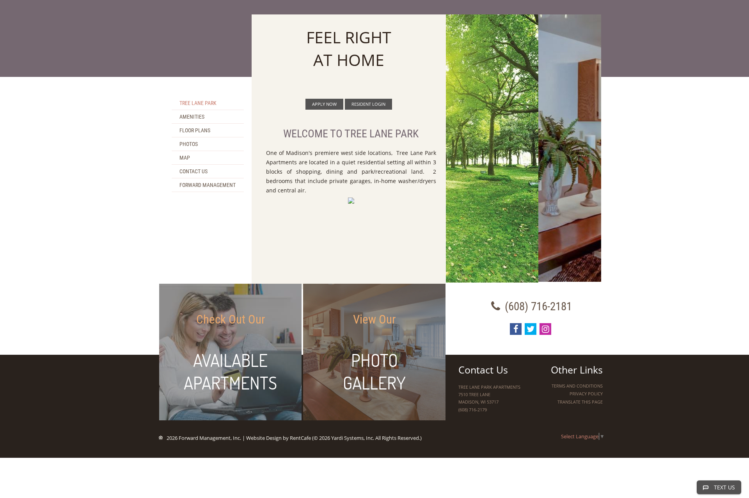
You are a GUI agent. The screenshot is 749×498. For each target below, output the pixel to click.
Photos (188, 144)
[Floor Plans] (230, 352)
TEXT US (724, 487)
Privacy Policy (586, 394)
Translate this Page (580, 402)
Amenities (191, 117)
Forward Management (207, 185)
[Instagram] (545, 329)
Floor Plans (194, 130)
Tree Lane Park (198, 103)
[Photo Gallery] (374, 352)
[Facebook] (516, 329)
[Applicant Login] (324, 104)
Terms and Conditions (577, 386)
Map (184, 158)
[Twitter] (530, 329)
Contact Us (193, 171)
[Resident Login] (368, 104)
